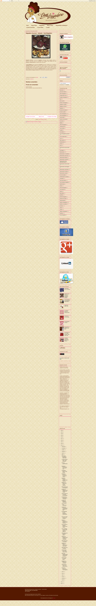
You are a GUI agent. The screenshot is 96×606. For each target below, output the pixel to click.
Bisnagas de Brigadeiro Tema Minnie (64, 501)
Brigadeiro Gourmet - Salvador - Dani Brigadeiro (64, 479)
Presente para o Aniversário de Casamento (64, 498)
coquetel (61, 130)
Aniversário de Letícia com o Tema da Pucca (64, 565)
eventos (61, 143)
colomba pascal (62, 126)
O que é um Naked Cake (66, 306)
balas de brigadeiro (63, 93)
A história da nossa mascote (66, 317)
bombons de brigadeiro (63, 102)
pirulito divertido (62, 200)
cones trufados (62, 128)
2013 (62, 445)
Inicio (27, 25)
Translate (67, 84)
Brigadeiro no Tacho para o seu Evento (64, 562)
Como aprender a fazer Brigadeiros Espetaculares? (67, 300)
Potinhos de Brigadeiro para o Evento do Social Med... (65, 538)
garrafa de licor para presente (64, 147)
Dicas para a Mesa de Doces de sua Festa (65, 517)
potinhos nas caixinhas (63, 204)
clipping (61, 122)
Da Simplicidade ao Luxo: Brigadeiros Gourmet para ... (64, 513)
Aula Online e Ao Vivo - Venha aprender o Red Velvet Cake (67, 334)
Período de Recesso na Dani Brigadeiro (65, 568)
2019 (62, 435)
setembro (63, 451)
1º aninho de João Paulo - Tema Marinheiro (64, 460)
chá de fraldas (62, 117)
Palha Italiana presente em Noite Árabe (64, 457)
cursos (61, 138)
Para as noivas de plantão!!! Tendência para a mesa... (64, 526)
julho (63, 454)
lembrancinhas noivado (63, 173)
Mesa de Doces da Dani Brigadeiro (65, 487)
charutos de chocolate (63, 119)
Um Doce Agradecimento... (65, 463)
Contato (48, 27)
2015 (62, 441)
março (63, 576)
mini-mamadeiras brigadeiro (64, 182)
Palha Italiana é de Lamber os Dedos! (64, 534)
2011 (62, 583)
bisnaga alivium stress (63, 95)
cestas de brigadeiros (63, 115)
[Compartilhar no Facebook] (45, 77)
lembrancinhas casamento (64, 159)
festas (61, 145)
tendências (61, 213)
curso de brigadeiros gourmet (64, 133)
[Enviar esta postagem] (40, 77)
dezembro (63, 446)
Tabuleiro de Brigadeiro (63, 211)
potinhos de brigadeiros (63, 202)
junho (63, 571)
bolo (60, 99)
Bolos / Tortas (50, 25)
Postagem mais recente (30, 116)
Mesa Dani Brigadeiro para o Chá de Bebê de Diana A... (65, 555)
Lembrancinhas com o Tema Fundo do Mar (64, 551)
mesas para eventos (63, 180)
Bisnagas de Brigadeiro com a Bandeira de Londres (65, 491)
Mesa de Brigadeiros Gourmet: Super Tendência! (65, 521)
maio (63, 573)
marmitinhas (62, 178)
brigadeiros (62, 108)
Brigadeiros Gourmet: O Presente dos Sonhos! (64, 475)
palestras (61, 191)
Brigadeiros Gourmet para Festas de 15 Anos (64, 467)
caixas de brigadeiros (63, 113)
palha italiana (62, 193)
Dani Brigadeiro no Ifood (66, 322)
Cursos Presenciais (30, 27)
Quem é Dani (34, 25)
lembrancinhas (62, 152)
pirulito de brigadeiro (63, 196)
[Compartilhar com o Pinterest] (46, 77)
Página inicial (41, 116)
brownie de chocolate (63, 110)
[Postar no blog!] (43, 77)
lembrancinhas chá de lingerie (64, 166)
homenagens (62, 150)
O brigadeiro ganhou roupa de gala (64, 471)
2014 (62, 443)
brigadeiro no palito (63, 104)
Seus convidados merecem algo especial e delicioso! (64, 530)
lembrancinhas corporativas (64, 169)
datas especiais (62, 140)
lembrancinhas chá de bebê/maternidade (63, 162)
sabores (61, 207)
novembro (63, 448)
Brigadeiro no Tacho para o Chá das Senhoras (64, 484)
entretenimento (62, 142)
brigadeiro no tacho (63, 106)
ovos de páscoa (62, 189)
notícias (61, 185)
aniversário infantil (63, 91)
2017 (62, 438)
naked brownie (62, 184)
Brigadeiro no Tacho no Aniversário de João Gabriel (64, 544)
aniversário (61, 90)
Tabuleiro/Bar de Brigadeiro (61, 25)
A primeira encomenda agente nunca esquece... (66, 339)
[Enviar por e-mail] (42, 77)
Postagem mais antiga (52, 116)
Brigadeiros (42, 25)
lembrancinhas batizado (63, 157)
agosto (63, 453)
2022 (62, 430)
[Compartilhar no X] (44, 77)
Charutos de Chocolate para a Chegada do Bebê (64, 508)
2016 (62, 440)
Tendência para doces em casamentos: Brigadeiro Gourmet (66, 296)
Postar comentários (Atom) (42, 119)
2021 (62, 432)
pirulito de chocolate (63, 198)
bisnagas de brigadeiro (63, 97)
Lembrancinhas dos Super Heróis (64, 558)
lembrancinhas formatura (64, 171)
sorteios (61, 209)
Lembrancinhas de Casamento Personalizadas (65, 494)
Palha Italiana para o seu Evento (67, 289)
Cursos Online (40, 27)
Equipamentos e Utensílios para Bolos (66, 328)
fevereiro (63, 578)
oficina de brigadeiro (63, 187)
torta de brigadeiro (63, 215)
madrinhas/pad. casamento (64, 176)
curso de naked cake (63, 136)
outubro (63, 449)
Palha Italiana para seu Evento (65, 548)
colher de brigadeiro (63, 124)
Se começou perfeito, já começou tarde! (66, 311)
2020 (62, 433)
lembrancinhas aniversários (64, 155)
